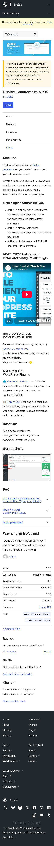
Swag (33, 761)
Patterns (33, 735)
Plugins (32, 730)
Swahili (14, 800)
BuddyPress (11, 786)
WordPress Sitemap (17, 381)
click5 (10, 96)
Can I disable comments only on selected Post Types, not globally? (22, 500)
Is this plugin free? (13, 522)
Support (7, 750)
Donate (34, 755)
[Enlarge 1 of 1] (46, 457)
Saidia (9, 147)
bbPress (9, 781)
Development (13, 139)
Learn (6, 745)
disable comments (34, 620)
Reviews (10, 124)
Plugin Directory (11, 13)
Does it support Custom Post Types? (14, 511)
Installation (12, 132)
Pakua (8, 105)
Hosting (7, 730)
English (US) (45, 607)
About (6, 719)
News (6, 724)
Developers (9, 755)
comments (36, 614)
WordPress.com (13, 770)
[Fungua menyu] (49, 4)
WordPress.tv (12, 761)
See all (47, 651)
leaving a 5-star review (15, 348)
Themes (32, 724)
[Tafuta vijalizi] (35, 34)
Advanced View (11, 628)
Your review (9, 651)
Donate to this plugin (14, 700)
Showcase (34, 719)
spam (47, 620)
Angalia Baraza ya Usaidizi (17, 673)
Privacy (7, 735)
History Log (13, 401)
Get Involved (35, 745)
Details (10, 116)
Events (32, 750)
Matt (7, 776)
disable (46, 614)
